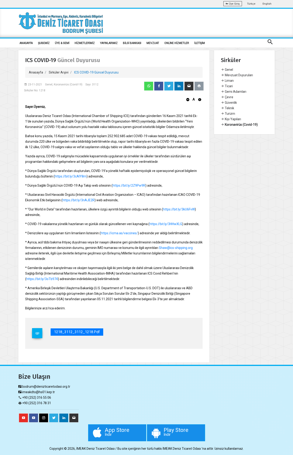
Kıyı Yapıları (232, 119)
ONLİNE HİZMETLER (176, 43)
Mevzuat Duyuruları (238, 75)
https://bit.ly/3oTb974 (42, 279)
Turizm (229, 113)
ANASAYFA (26, 43)
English (267, 3)
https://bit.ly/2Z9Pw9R (129, 185)
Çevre (228, 97)
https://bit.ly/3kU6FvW (179, 209)
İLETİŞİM (199, 43)
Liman (229, 80)
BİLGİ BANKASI (132, 43)
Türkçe (251, 3)
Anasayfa (36, 72)
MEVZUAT (152, 43)
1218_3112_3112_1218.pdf (77, 332)
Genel (228, 69)
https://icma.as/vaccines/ (119, 233)
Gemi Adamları (235, 91)
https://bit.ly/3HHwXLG (165, 224)
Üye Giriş (234, 3)
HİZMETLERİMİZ (85, 43)
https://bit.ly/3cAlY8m (71, 176)
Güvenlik (230, 102)
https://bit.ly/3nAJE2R (78, 200)
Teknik (229, 108)
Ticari (228, 86)
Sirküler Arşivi (58, 72)
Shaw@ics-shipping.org (176, 248)
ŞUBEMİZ (44, 43)
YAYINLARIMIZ (109, 43)
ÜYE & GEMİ (62, 43)
